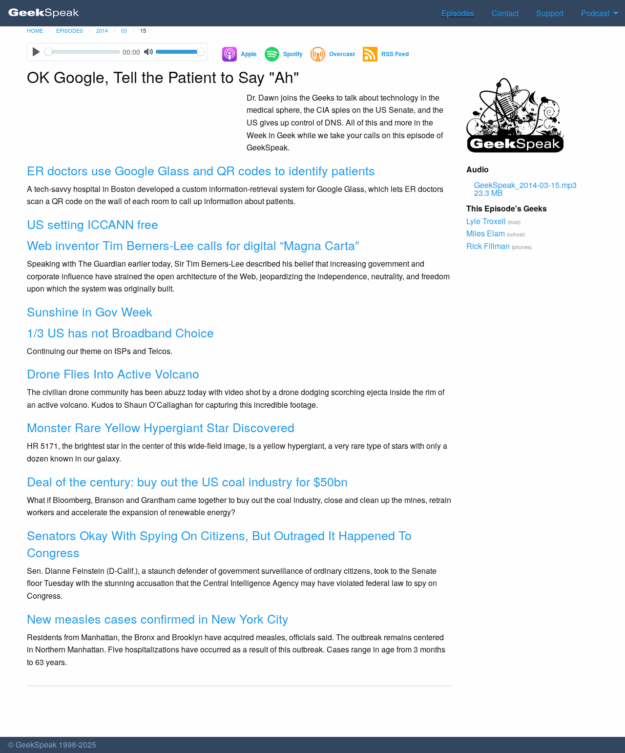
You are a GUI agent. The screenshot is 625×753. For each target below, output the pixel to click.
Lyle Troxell (486, 221)
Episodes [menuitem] (457, 13)
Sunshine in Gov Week (89, 311)
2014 (102, 30)
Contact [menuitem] (505, 13)
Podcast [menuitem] (595, 13)
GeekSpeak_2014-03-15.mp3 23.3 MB (525, 188)
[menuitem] (44, 13)
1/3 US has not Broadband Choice (120, 332)
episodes (69, 30)
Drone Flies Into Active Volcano (113, 373)
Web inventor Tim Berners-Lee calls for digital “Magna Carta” (193, 244)
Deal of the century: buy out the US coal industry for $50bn (187, 481)
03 (124, 30)
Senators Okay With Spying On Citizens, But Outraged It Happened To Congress (219, 543)
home (35, 30)
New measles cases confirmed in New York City (158, 618)
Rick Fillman (488, 245)
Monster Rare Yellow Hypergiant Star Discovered (160, 427)
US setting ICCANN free (92, 223)
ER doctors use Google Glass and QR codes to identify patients (201, 170)
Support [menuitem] (549, 13)
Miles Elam (485, 233)
